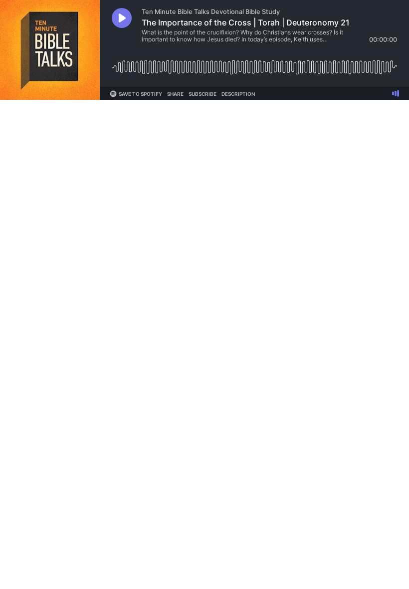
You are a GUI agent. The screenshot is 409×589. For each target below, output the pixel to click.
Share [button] (175, 94)
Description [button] (238, 94)
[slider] (254, 63)
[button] (122, 18)
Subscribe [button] (202, 94)
